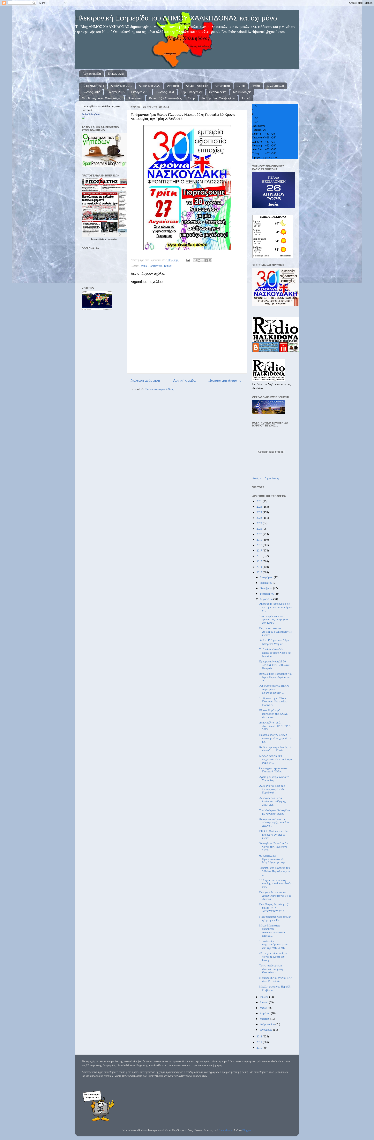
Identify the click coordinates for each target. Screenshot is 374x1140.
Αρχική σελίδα (92, 73)
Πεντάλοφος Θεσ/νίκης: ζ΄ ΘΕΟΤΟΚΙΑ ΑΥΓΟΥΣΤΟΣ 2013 (274, 908)
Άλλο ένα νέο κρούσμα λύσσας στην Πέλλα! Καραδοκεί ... (272, 789)
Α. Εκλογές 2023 (149, 85)
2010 (260, 1047)
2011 (260, 1042)
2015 (260, 561)
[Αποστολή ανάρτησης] (188, 260)
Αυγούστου (266, 599)
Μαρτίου (265, 1018)
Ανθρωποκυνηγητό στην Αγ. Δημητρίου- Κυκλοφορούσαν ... (274, 689)
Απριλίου (265, 1013)
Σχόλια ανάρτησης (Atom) (160, 389)
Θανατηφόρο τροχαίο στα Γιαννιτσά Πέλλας (273, 770)
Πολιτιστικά (135, 98)
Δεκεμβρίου (267, 577)
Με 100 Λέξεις (242, 92)
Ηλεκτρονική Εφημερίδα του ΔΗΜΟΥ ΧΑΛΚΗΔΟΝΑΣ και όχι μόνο (176, 18)
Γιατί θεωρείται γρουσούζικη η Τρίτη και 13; (275, 918)
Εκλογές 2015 (115, 92)
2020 (260, 534)
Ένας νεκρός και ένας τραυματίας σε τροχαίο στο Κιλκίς (273, 619)
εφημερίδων (113, 239)
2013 (260, 572)
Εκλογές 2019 (140, 92)
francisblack (225, 1130)
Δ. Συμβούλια (275, 85)
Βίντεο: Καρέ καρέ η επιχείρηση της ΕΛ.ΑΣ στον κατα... (273, 714)
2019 (260, 539)
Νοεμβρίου (266, 582)
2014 (260, 566)
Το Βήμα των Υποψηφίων (218, 98)
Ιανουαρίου (266, 1029)
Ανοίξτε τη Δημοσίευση (265, 478)
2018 (260, 545)
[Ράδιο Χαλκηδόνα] (83, 118)
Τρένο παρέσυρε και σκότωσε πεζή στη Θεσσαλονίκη (271, 969)
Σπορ (191, 98)
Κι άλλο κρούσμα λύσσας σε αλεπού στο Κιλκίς (275, 749)
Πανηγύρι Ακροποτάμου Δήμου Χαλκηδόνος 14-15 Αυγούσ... (275, 896)
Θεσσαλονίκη (217, 92)
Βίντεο (240, 85)
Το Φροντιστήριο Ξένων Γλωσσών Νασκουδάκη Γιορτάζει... (273, 702)
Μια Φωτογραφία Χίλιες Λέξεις (101, 98)
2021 (260, 528)
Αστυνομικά (222, 85)
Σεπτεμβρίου (267, 593)
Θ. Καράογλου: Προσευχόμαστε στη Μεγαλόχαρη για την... (273, 859)
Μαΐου (264, 1007)
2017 (260, 550)
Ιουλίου (264, 996)
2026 (260, 501)
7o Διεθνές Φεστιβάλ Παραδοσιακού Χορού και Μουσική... (275, 653)
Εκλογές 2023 (165, 92)
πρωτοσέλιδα (99, 239)
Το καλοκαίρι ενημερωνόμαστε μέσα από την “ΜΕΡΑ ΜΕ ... (273, 944)
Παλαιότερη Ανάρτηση (225, 380)
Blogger (246, 1130)
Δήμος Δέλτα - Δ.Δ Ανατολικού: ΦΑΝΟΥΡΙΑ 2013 (274, 726)
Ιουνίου (264, 1002)
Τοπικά (246, 98)
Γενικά (255, 85)
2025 (260, 506)
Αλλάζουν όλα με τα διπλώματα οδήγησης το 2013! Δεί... (274, 801)
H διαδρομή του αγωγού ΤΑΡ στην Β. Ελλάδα (275, 979)
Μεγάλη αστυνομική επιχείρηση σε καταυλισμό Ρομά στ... (275, 759)
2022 (260, 523)
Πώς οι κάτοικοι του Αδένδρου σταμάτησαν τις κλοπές (275, 632)
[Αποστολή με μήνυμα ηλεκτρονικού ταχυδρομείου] (195, 260)
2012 (260, 1036)
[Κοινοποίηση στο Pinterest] (210, 260)
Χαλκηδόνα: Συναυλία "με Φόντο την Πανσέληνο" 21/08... (273, 847)
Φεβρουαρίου (267, 1024)
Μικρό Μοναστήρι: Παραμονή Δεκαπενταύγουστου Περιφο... (272, 930)
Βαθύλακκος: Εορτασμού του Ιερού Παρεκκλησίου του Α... (275, 677)
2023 (260, 517)
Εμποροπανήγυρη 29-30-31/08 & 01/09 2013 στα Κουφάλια (274, 665)
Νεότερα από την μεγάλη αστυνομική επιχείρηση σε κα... (275, 738)
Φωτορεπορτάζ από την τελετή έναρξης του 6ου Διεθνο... (274, 822)
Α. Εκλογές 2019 (121, 85)
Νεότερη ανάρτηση (145, 380)
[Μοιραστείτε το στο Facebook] (206, 260)
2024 (260, 512)
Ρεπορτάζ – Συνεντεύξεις (165, 98)
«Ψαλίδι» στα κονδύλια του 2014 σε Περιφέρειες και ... (274, 871)
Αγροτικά (173, 85)
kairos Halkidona (273, 216)
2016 (260, 556)
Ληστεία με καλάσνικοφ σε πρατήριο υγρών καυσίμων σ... (275, 607)
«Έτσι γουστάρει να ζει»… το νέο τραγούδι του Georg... (274, 957)
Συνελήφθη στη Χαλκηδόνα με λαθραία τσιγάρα (274, 812)
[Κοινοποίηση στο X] (203, 260)
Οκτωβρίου (266, 588)
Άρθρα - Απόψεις (197, 85)
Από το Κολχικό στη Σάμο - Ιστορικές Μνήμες (275, 642)
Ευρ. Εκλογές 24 (191, 92)
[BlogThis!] (199, 260)
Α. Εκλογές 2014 (93, 85)
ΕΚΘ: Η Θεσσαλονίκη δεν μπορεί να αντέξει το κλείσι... (273, 834)
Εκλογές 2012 (91, 92)
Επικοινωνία (116, 73)
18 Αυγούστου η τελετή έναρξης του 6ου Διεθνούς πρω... (275, 883)
